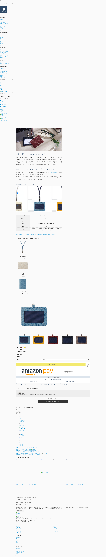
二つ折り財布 (2, 21)
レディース (18, 527)
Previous (18, 339)
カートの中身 (3, 106)
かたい (1, 37)
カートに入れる (51, 364)
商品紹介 (18, 540)
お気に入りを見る (4, 104)
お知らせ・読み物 (3, 73)
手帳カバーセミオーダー (4, 63)
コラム (17, 542)
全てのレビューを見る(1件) (53, 398)
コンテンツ (2, 110)
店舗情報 (1, 76)
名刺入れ (55, 526)
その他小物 (2, 30)
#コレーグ (18, 234)
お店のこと (18, 541)
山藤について (2, 75)
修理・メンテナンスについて (21, 549)
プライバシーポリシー (20, 551)
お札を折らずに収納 (4, 55)
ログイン (1, 87)
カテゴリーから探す (4, 107)
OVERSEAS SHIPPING (71, 381)
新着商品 (1, 109)
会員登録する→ (20, 510)
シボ (1, 36)
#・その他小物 (39, 234)
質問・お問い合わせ (34, 381)
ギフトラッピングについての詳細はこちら (53, 379)
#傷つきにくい (54, 234)
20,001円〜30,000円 (4, 71)
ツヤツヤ (1, 34)
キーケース (2, 27)
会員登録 (1, 88)
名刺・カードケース (4, 23)
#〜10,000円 (45, 234)
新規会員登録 (3, 103)
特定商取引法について (20, 552)
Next (88, 339)
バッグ (1, 28)
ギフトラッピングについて (21, 543)
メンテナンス (56, 531)
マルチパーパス (3, 24)
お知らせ (18, 537)
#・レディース (28, 234)
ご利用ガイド (18, 548)
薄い (1, 39)
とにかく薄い (2, 53)
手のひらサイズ (3, 56)
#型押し (49, 234)
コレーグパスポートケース (24, 292)
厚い (1, 41)
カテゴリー (2, 14)
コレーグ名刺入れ (24, 274)
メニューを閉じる (4, 120)
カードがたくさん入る (4, 51)
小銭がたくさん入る (4, 49)
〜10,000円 (2, 68)
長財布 (1, 19)
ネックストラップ (55, 172)
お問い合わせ (2, 77)
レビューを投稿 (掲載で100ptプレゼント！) (53, 401)
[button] (17, 193)
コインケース (2, 26)
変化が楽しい (2, 43)
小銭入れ (55, 527)
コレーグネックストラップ (24, 255)
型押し (1, 42)
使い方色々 (2, 57)
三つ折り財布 (2, 22)
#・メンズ (22, 234)
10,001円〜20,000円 (4, 70)
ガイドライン (2, 111)
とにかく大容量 (3, 52)
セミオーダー (2, 62)
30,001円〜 (2, 72)
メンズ (17, 526)
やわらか (1, 38)
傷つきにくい (2, 45)
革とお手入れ (18, 538)
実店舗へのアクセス (4, 113)
